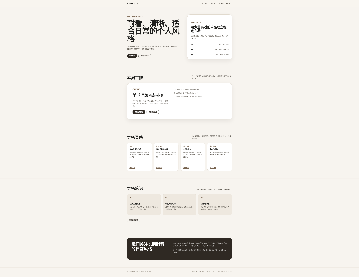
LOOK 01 (132, 167)
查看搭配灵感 (153, 112)
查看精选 (132, 56)
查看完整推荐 (139, 112)
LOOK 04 (213, 167)
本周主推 (204, 3)
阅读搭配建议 (145, 56)
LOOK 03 (186, 167)
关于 (214, 271)
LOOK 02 (159, 167)
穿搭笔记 (221, 3)
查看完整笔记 (133, 220)
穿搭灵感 (212, 3)
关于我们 (229, 3)
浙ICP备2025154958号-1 (224, 271)
